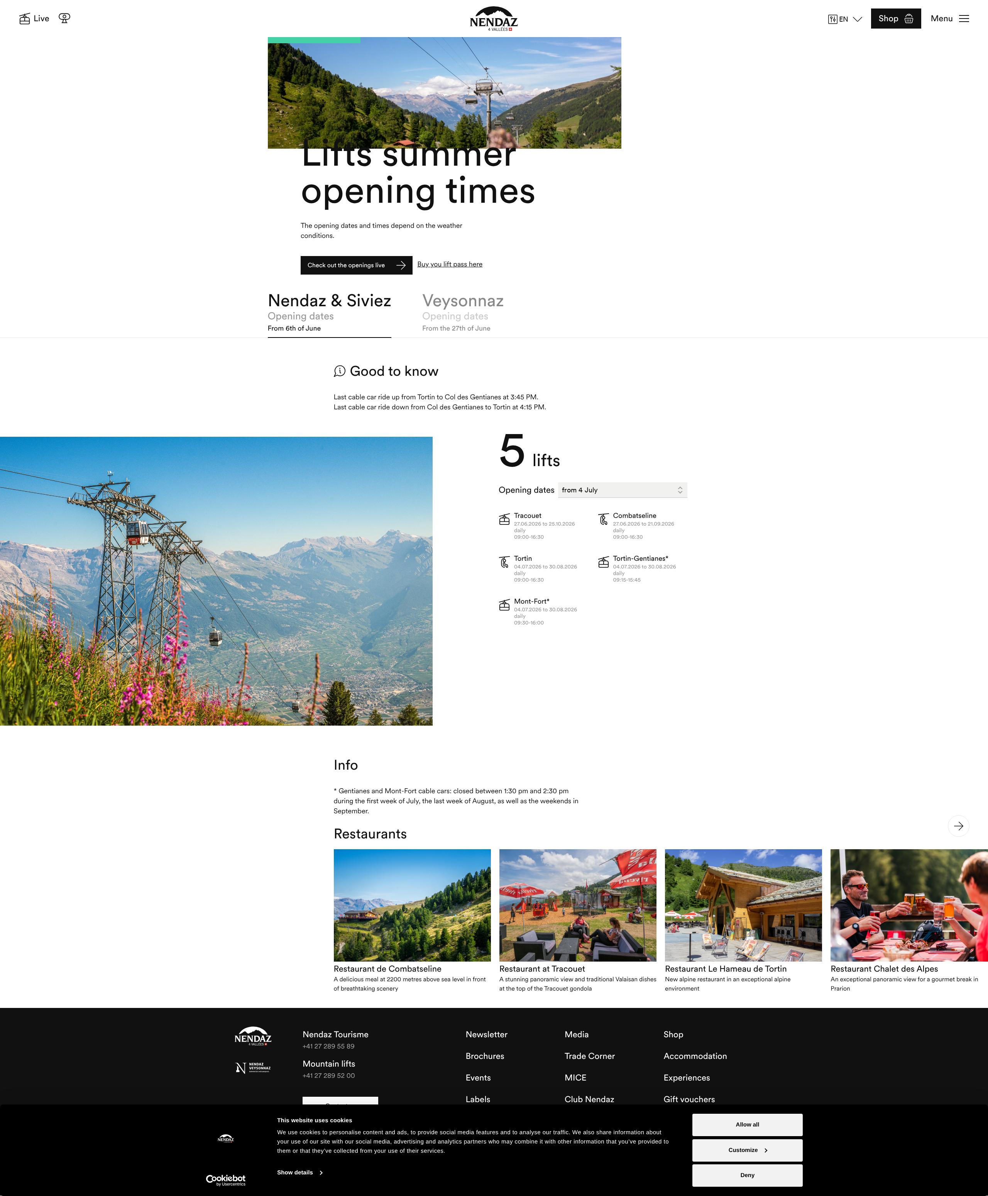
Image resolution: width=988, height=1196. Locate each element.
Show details (295, 1172)
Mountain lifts (329, 1064)
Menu (942, 18)
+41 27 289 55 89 (329, 1046)
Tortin (523, 558)
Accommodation (695, 1056)
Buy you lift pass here (449, 264)
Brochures (485, 1056)
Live (41, 18)
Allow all (748, 1124)
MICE (576, 1077)
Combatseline (634, 515)
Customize (743, 1150)
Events (478, 1077)
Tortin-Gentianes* (641, 558)
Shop (888, 18)
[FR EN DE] (848, 19)
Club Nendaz (589, 1099)
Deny (748, 1175)
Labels (478, 1099)
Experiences (687, 1077)
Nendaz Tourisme (253, 1036)
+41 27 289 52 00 (329, 1075)
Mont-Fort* (532, 601)
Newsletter (487, 1034)
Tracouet (527, 515)
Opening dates (527, 490)
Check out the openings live (346, 265)
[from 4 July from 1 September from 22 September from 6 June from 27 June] (622, 490)
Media (577, 1034)
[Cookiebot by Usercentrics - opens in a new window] (226, 1180)
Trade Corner (590, 1056)
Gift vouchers (689, 1099)
